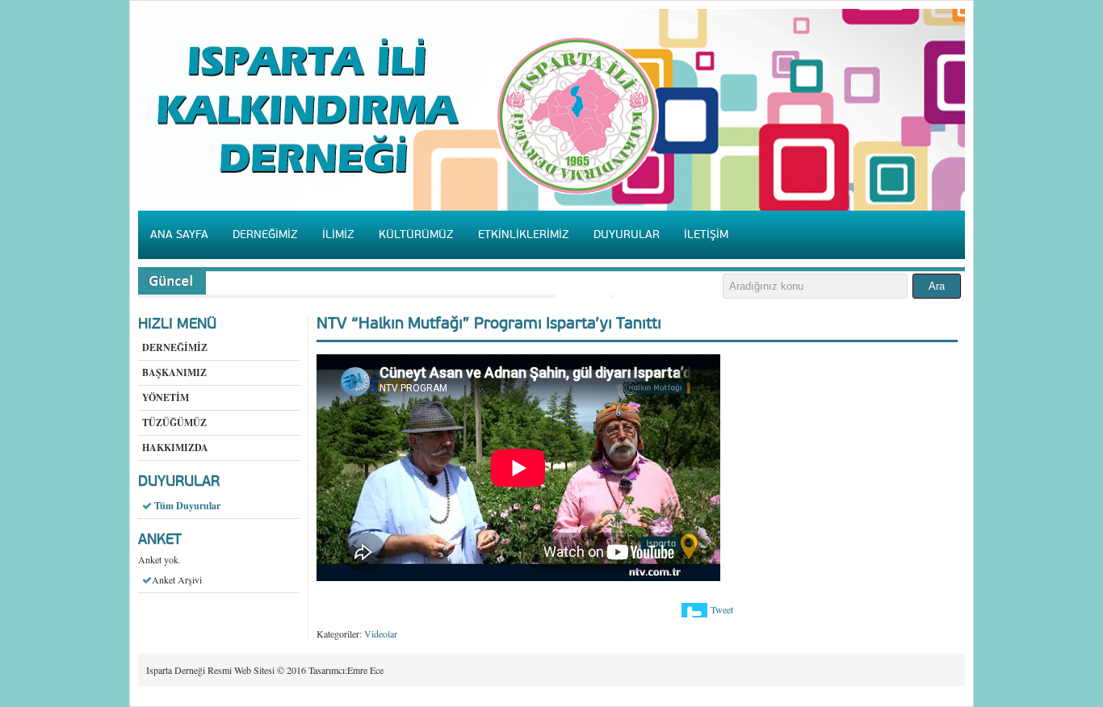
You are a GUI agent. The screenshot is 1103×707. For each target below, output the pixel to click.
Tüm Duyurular (187, 505)
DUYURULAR (626, 234)
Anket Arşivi (177, 579)
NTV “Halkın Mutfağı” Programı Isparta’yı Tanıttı (489, 323)
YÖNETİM (165, 397)
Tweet (722, 609)
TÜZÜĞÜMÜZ (174, 422)
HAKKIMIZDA (175, 447)
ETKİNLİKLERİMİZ (523, 234)
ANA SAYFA (179, 234)
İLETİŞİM (706, 234)
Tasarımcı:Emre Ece (346, 669)
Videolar (380, 633)
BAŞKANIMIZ (174, 372)
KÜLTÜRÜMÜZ (416, 234)
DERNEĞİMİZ (265, 234)
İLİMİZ (338, 234)
